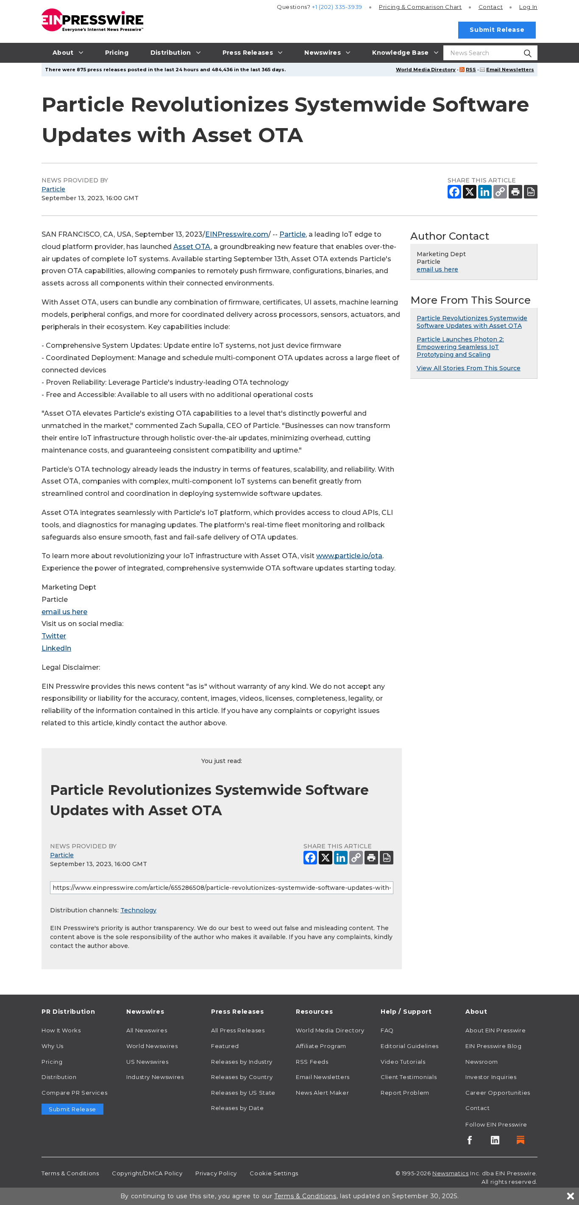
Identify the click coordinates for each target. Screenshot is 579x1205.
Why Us (53, 1046)
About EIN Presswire (495, 1030)
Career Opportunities (497, 1092)
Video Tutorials (403, 1061)
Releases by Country (242, 1077)
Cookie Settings (274, 1173)
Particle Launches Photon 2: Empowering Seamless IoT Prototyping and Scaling (460, 346)
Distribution (59, 1077)
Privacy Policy (216, 1173)
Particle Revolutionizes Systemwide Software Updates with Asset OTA (472, 322)
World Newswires (152, 1046)
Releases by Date (237, 1107)
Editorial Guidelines (410, 1046)
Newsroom (481, 1061)
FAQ (387, 1030)
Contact (491, 6)
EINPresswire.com (236, 234)
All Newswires (146, 1030)
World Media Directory (426, 70)
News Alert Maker (322, 1092)
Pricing (420, 6)
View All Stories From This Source (469, 368)
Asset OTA (192, 247)
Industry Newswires (155, 1077)
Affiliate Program (321, 1046)
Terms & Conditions (70, 1173)
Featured (225, 1046)
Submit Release (497, 30)
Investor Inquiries (491, 1077)
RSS (471, 70)
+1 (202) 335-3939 (337, 6)
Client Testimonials (409, 1077)
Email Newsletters (510, 70)
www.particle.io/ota (349, 556)
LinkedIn (56, 648)
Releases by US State (243, 1092)
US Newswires (147, 1061)
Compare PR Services (74, 1092)
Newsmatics (450, 1173)
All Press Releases (238, 1030)
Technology (138, 910)
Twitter (54, 636)
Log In (528, 6)
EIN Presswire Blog (493, 1046)
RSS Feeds (312, 1061)
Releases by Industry (242, 1061)
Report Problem (405, 1092)
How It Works (61, 1030)
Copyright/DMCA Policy (147, 1173)
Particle (53, 189)
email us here (64, 612)
